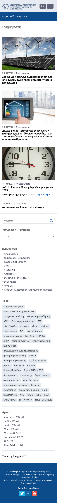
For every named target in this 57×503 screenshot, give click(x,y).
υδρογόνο (19, 365)
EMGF (45, 390)
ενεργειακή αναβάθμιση (38, 316)
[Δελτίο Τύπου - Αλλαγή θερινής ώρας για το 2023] (28, 163)
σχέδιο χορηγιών (37, 360)
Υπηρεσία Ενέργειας (13, 306)
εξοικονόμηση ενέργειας (23, 321)
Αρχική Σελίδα (8, 16)
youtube (34, 493)
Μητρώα (8, 286)
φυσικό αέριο (10, 331)
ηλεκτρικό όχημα (11, 380)
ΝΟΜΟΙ (30, 395)
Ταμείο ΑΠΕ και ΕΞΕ (33, 370)
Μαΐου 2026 (11, 429)
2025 (8, 441)
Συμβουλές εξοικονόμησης (17, 258)
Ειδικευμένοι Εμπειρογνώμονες (19, 311)
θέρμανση (35, 385)
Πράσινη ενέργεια (41, 341)
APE (22, 331)
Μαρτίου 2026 (12, 433)
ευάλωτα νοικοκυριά (29, 390)
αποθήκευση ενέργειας (14, 360)
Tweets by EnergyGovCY (14, 456)
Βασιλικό (30, 336)
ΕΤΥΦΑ (41, 336)
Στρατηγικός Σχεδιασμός (16, 278)
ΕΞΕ (39, 321)
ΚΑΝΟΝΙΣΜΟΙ (9, 400)
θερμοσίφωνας (42, 375)
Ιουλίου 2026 (12, 421)
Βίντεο (7, 266)
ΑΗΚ (22, 395)
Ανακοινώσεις (23, 73)
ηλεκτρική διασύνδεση (14, 355)
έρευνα (32, 355)
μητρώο (7, 365)
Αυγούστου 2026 (14, 417)
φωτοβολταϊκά (34, 331)
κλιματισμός (9, 390)
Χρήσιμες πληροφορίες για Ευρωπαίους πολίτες (28, 290)
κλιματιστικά (10, 395)
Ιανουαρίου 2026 (13, 437)
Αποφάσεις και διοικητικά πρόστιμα (23, 207)
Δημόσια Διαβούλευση (15, 262)
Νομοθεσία (9, 270)
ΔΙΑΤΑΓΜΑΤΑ (25, 400)
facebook (28, 493)
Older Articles (13, 445)
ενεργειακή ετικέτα (12, 336)
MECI (38, 395)
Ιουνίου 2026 (12, 425)
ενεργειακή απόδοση (13, 316)
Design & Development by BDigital (18, 480)
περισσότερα (43, 194)
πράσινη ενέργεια (20, 341)
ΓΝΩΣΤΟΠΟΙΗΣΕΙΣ (43, 400)
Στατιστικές (10, 282)
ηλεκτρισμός (9, 346)
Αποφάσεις (21, 203)
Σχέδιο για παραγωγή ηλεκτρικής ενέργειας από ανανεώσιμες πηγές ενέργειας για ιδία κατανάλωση (27, 79)
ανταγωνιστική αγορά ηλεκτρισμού (20, 351)
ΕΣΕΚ (46, 395)
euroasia (31, 365)
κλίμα (35, 326)
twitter (22, 493)
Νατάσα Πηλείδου (12, 370)
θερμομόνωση (10, 375)
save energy (26, 375)
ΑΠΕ (5, 321)
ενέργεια (24, 326)
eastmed (45, 326)
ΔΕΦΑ (6, 341)
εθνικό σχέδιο (10, 326)
